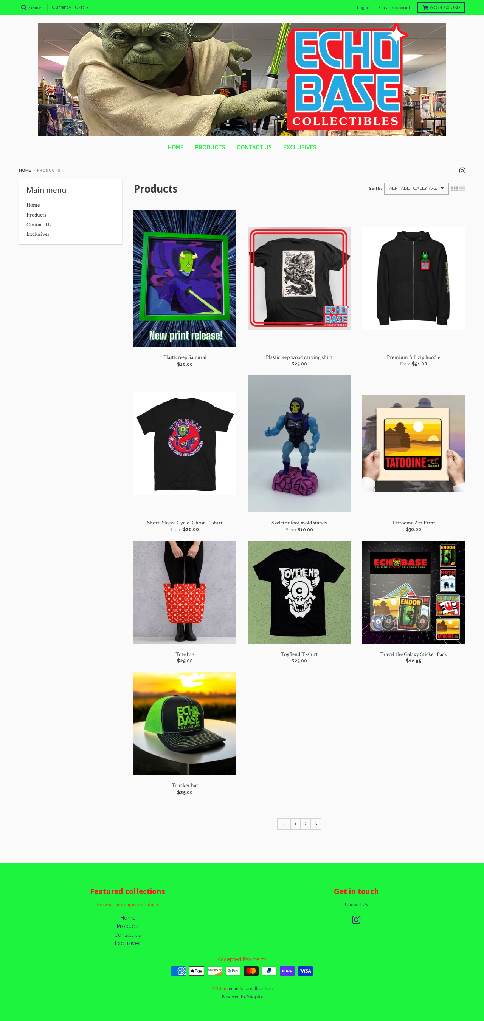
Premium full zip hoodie (413, 357)
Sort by (375, 188)
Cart (445, 7)
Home (176, 147)
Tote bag (184, 654)
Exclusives (299, 147)
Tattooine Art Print (413, 522)
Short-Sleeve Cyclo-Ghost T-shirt (185, 522)
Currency (61, 7)
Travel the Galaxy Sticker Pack (413, 654)
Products (210, 147)
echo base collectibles (251, 988)
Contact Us (254, 147)
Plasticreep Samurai (184, 357)
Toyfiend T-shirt (299, 654)
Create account (394, 7)
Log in (363, 7)
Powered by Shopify (242, 996)
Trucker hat (185, 785)
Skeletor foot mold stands (299, 522)
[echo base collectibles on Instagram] (462, 171)
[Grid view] (454, 189)
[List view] (462, 189)
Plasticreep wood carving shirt (299, 357)
